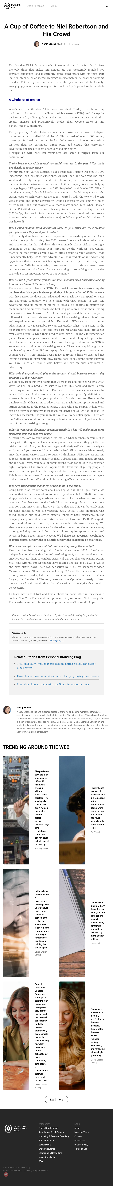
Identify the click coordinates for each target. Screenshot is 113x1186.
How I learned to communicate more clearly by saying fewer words (58, 676)
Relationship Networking (50, 1153)
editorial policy (56, 618)
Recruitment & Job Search (51, 1132)
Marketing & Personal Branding (54, 1136)
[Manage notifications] (6, 1174)
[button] (56, 1099)
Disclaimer (79, 1140)
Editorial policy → (56, 640)
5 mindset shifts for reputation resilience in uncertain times (53, 684)
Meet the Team (81, 1132)
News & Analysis (47, 1157)
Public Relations (46, 1140)
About (54, 5)
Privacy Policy (81, 1144)
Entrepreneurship (47, 1149)
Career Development (48, 1128)
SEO (41, 1161)
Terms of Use (80, 1149)
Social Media (45, 1144)
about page (76, 618)
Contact (78, 1136)
